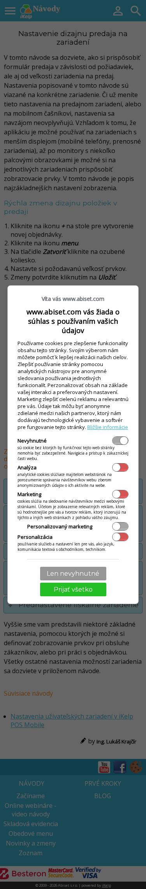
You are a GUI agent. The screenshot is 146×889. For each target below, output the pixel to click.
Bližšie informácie (107, 427)
